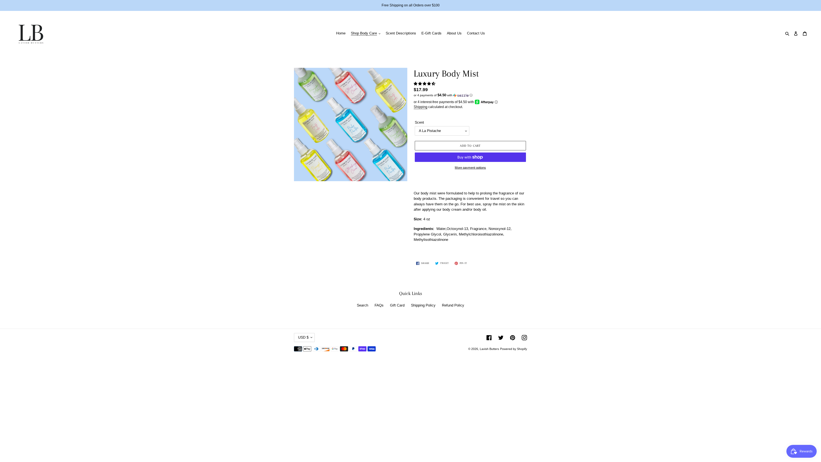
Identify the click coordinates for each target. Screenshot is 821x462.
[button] (425, 84)
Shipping (420, 107)
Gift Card (397, 305)
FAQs (379, 305)
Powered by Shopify (513, 349)
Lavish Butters (489, 349)
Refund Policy (453, 305)
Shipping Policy (423, 305)
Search (362, 305)
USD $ (303, 337)
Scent (419, 122)
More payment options (470, 167)
